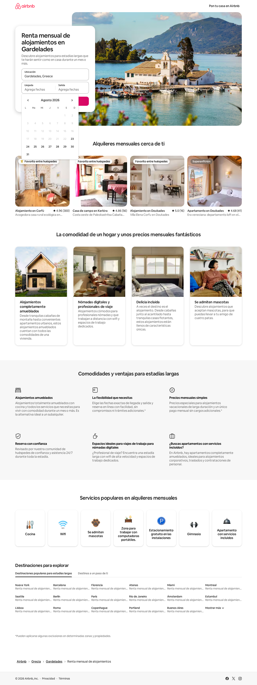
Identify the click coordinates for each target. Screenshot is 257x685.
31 (27, 154)
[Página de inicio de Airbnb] (25, 6)
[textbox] (38, 89)
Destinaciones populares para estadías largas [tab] (43, 573)
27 (50, 146)
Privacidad (48, 678)
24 (27, 146)
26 (42, 146)
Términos (64, 678)
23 (72, 139)
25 (35, 146)
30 (72, 146)
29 (64, 146)
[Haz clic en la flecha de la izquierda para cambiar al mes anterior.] (28, 100)
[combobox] (55, 76)
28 (57, 146)
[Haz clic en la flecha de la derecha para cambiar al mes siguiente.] (72, 100)
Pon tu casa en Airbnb (224, 6)
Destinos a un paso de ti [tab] (93, 573)
